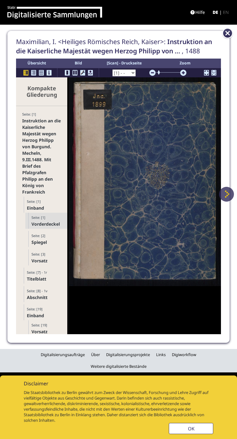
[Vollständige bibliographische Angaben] (49, 73)
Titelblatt (36, 279)
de (215, 12)
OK (191, 428)
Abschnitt (37, 297)
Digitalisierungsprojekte (128, 354)
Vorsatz (39, 261)
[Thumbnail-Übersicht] (41, 73)
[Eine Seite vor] (226, 194)
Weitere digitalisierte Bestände (119, 366)
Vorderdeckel (45, 224)
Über (95, 354)
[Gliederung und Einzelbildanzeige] (25, 73)
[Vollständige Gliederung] (33, 73)
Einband (35, 208)
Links (161, 354)
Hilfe (200, 12)
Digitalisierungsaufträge (63, 354)
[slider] (161, 72)
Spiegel (39, 242)
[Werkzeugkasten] (82, 73)
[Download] (90, 73)
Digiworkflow (184, 354)
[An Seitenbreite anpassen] (206, 73)
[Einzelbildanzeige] (67, 73)
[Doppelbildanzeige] (75, 73)
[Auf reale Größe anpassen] (213, 73)
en (226, 12)
